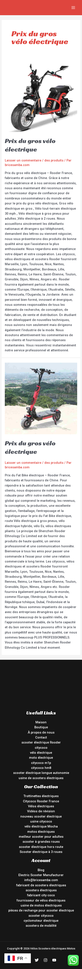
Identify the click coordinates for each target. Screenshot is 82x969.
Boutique (41, 727)
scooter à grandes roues (41, 842)
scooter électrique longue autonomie (41, 773)
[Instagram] (45, 960)
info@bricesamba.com (41, 880)
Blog (41, 870)
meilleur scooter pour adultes (41, 837)
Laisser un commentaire (23, 160)
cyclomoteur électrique (41, 921)
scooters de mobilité (41, 926)
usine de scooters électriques (41, 778)
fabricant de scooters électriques (41, 885)
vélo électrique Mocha (41, 826)
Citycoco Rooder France (41, 801)
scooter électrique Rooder (41, 742)
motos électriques (41, 832)
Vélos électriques (41, 806)
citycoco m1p (41, 763)
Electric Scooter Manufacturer (41, 875)
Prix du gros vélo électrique (30, 145)
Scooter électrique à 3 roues (41, 852)
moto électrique (41, 758)
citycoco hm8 (41, 768)
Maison (41, 722)
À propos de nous (41, 732)
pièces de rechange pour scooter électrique (41, 910)
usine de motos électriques (41, 905)
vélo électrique (41, 753)
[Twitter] (37, 960)
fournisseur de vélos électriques (41, 900)
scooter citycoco (41, 916)
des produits (53, 160)
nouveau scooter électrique (41, 816)
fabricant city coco (41, 895)
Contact (41, 737)
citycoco (41, 748)
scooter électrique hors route (41, 847)
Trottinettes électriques (41, 796)
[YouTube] (54, 960)
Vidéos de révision (41, 811)
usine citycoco (41, 821)
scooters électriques (41, 890)
